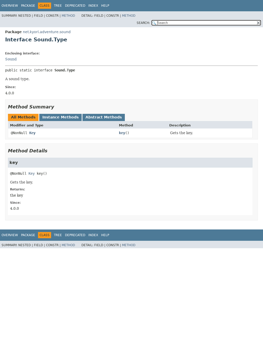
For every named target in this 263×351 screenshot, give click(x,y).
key (122, 133)
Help (105, 5)
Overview (10, 5)
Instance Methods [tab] (60, 117)
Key (32, 133)
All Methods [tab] (23, 117)
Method (68, 15)
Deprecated (75, 5)
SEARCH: (143, 23)
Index (93, 5)
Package (28, 5)
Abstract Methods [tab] (104, 117)
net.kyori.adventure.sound (47, 32)
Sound (11, 59)
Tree (58, 5)
